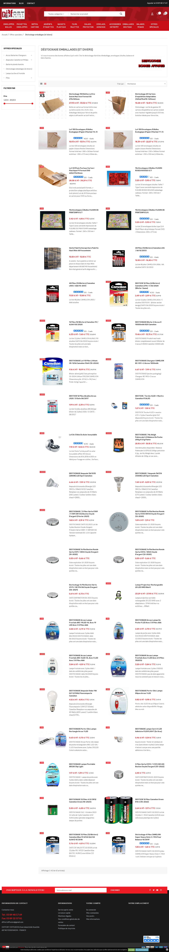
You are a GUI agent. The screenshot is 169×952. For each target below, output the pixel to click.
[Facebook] (150, 890)
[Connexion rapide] (152, 14)
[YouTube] (157, 890)
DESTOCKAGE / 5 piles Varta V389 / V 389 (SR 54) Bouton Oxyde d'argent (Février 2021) (83, 513)
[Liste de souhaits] (158, 14)
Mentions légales (64, 916)
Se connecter (91, 910)
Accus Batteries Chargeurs (16, 55)
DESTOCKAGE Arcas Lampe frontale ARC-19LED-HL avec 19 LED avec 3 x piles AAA (82, 622)
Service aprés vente (65, 910)
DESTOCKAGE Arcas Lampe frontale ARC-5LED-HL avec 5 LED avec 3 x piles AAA (83, 657)
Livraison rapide (64, 913)
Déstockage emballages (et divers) (19, 69)
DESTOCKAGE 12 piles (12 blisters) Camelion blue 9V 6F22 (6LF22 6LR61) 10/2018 (83, 837)
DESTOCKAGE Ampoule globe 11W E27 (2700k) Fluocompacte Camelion (83, 693)
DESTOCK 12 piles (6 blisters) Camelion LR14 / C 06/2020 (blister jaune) (147, 285)
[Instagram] (161, 890)
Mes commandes (92, 913)
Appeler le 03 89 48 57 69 (157, 3)
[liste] (45, 83)
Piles (8, 78)
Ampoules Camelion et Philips (17, 60)
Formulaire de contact (66, 925)
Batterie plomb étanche (15, 64)
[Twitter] (153, 890)
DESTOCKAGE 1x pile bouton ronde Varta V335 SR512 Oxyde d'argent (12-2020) (149, 513)
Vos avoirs (90, 916)
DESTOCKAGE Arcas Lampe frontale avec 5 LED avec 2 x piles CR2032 (149, 657)
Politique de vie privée (66, 928)
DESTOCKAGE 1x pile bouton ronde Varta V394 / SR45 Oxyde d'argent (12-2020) (149, 551)
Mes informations (93, 919)
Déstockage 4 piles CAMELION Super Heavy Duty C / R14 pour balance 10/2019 (148, 837)
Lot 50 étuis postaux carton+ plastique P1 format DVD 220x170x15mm (82, 170)
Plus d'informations (142, 950)
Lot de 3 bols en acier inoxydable (83, 435)
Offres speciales (13, 48)
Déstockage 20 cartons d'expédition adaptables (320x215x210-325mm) (145, 96)
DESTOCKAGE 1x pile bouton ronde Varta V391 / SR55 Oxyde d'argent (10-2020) (83, 551)
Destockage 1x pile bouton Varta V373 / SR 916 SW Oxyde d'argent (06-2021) (83, 587)
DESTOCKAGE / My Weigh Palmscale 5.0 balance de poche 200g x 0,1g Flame (148, 437)
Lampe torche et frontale (15, 73)
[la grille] (41, 83)
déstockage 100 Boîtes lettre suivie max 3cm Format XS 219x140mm (82, 96)
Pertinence (146, 84)
